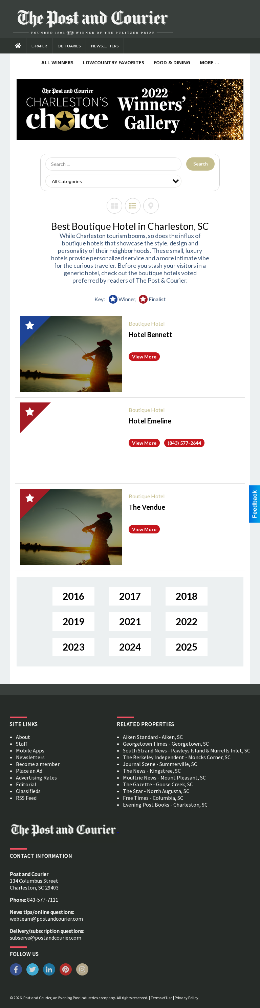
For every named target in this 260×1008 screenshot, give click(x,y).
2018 (186, 596)
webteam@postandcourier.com (46, 918)
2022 (186, 621)
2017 (130, 596)
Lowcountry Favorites (113, 62)
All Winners (57, 62)
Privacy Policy (186, 997)
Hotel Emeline (150, 421)
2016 (73, 596)
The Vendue (147, 507)
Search (200, 164)
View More (144, 356)
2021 (130, 621)
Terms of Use (161, 997)
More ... (209, 62)
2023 (73, 647)
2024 (130, 647)
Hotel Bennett (150, 334)
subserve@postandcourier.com (45, 937)
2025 (186, 647)
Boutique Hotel (147, 323)
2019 (73, 621)
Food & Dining (172, 62)
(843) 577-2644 (184, 443)
